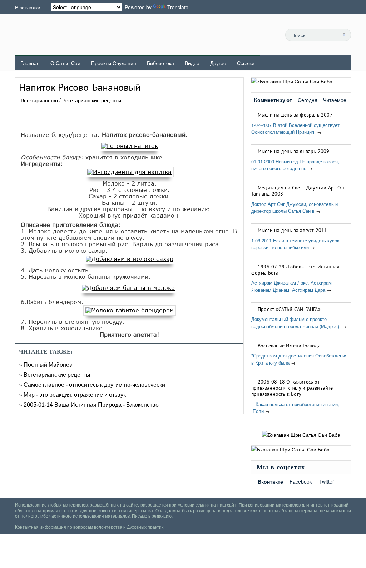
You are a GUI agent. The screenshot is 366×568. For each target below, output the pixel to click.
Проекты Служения (113, 62)
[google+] (265, 34)
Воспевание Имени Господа (289, 345)
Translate (177, 7)
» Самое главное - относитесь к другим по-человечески (92, 385)
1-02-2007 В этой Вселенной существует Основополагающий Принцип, (295, 128)
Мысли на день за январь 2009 (294, 151)
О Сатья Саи (65, 62)
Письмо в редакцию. (152, 516)
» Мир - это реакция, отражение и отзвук (72, 395)
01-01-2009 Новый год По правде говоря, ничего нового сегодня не (295, 165)
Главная (30, 62)
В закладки (27, 7)
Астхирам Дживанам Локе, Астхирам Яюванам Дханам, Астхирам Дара (291, 286)
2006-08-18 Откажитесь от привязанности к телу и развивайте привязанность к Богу (292, 388)
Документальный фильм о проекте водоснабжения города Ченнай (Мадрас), (296, 323)
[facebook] (233, 34)
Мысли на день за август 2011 (292, 230)
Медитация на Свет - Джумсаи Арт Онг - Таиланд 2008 (299, 190)
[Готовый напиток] (129, 146)
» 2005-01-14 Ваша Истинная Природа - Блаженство (89, 405)
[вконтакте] (249, 34)
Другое (218, 62)
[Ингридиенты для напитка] (129, 172)
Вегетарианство (39, 100)
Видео (192, 62)
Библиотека (160, 62)
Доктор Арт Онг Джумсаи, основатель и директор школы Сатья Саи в (294, 207)
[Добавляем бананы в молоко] (128, 288)
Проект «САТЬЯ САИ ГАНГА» (289, 309)
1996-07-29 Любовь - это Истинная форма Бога (295, 269)
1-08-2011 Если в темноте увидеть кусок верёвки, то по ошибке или (295, 244)
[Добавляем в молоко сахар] (129, 259)
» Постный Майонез (45, 365)
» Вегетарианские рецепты (54, 375)
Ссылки (245, 62)
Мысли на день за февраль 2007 (295, 115)
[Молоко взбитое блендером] (129, 310)
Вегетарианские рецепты (91, 100)
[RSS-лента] (217, 34)
